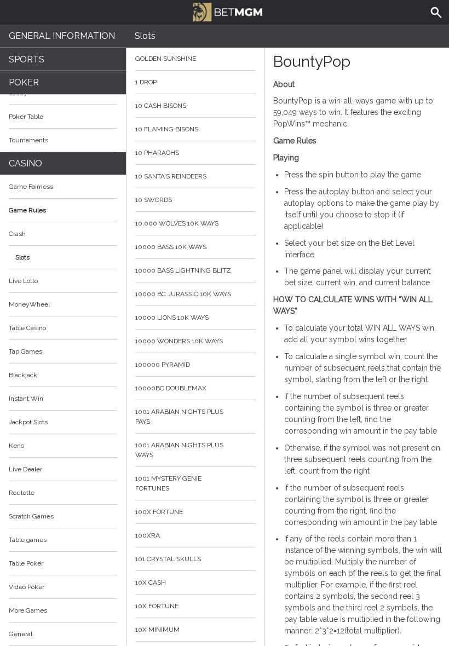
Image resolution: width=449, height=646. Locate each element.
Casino (25, 163)
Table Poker (26, 563)
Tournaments (28, 140)
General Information (62, 36)
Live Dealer (25, 469)
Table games (28, 540)
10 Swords (153, 200)
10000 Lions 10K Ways (172, 317)
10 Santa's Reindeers (170, 176)
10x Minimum (157, 629)
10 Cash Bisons (160, 105)
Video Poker (26, 587)
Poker (24, 82)
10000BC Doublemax (170, 388)
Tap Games (25, 351)
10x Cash (150, 582)
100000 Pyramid (162, 364)
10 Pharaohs (157, 153)
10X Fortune (157, 606)
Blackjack (23, 375)
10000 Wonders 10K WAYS (179, 341)
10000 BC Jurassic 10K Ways (183, 294)
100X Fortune (159, 512)
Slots (22, 257)
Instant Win (26, 398)
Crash (17, 234)
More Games (28, 610)
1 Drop (146, 82)
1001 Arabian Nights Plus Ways (179, 450)
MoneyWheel (29, 304)
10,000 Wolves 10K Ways (176, 223)
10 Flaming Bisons (166, 129)
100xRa (147, 535)
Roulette (21, 493)
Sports (26, 59)
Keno (16, 445)
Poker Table (26, 116)
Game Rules (27, 210)
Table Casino (27, 328)
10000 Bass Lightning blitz (183, 270)
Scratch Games (31, 516)
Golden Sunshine (165, 58)
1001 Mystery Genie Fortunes (168, 483)
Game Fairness (31, 187)
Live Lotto (23, 281)
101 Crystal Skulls (168, 559)
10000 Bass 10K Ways (170, 247)
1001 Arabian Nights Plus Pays (179, 416)
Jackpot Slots (28, 422)
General (20, 634)
